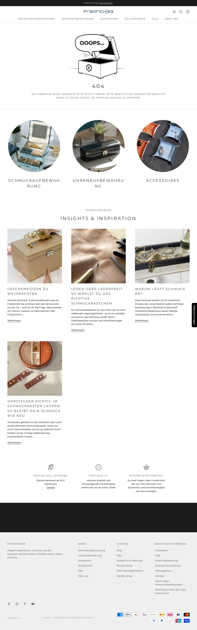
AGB (157, 555)
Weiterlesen (14, 320)
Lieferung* (106, 3)
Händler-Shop (124, 575)
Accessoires (109, 19)
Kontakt (159, 575)
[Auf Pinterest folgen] (24, 603)
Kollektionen (135, 19)
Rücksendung (124, 565)
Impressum (161, 550)
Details (50, 487)
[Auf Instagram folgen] (16, 603)
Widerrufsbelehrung (166, 560)
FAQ (119, 555)
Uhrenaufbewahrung (77, 19)
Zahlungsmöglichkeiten (130, 570)
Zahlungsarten (163, 570)
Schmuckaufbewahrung (37, 19)
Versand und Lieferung (129, 560)
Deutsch (12, 618)
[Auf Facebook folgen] (8, 603)
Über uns (171, 19)
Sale (155, 19)
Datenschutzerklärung (167, 565)
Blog (119, 550)
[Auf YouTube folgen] (32, 603)
